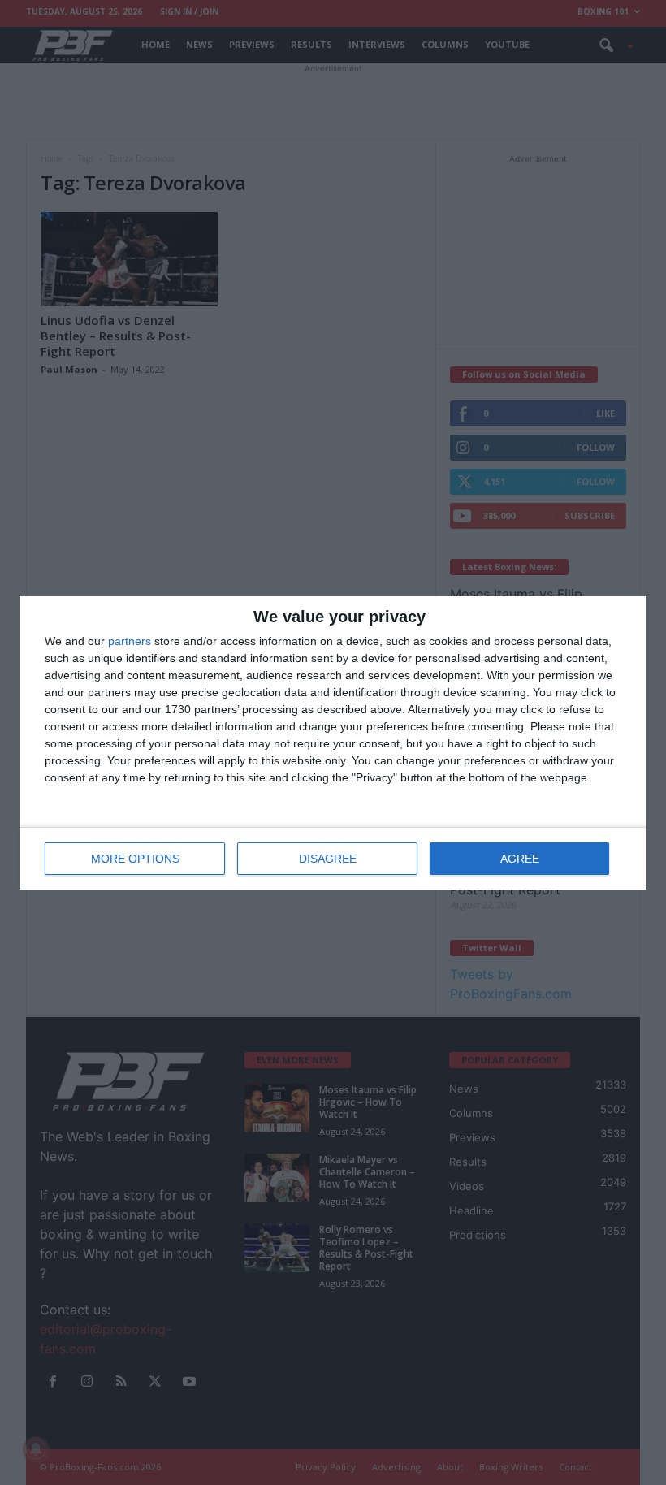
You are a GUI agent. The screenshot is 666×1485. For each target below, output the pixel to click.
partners (129, 641)
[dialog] (333, 743)
